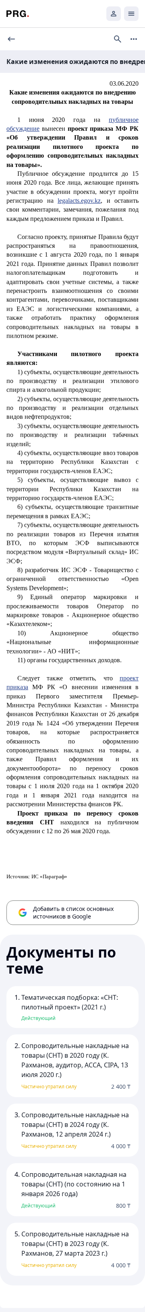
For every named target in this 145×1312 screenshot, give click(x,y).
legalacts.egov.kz (79, 200)
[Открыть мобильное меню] (131, 13)
